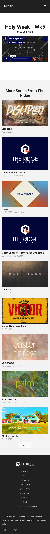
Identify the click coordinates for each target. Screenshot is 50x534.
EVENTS (25, 476)
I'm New (25, 481)
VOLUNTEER (25, 498)
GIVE (25, 502)
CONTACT (25, 489)
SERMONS (25, 494)
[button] (45, 5)
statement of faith (25, 507)
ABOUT (25, 472)
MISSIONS (25, 485)
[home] (8, 5)
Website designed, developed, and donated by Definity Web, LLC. (24, 520)
